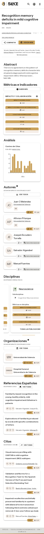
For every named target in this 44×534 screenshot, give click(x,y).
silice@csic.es (22, 531)
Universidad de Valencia (24, 357)
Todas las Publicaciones (25, 329)
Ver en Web (26, 42)
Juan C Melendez (22, 201)
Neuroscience (20, 288)
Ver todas (22, 348)
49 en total (16, 149)
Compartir (10, 42)
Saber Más (22, 89)
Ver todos (22, 194)
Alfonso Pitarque (8, 52)
